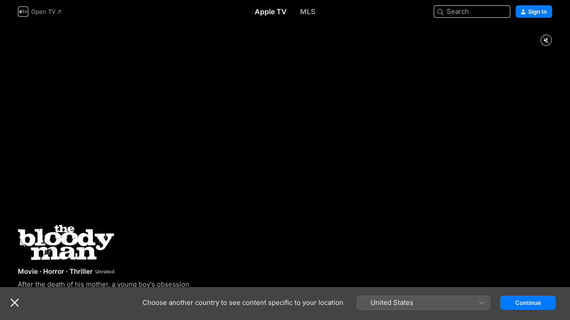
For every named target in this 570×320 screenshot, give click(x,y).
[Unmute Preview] (546, 41)
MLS (307, 11)
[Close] (15, 303)
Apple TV (271, 11)
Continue (528, 302)
